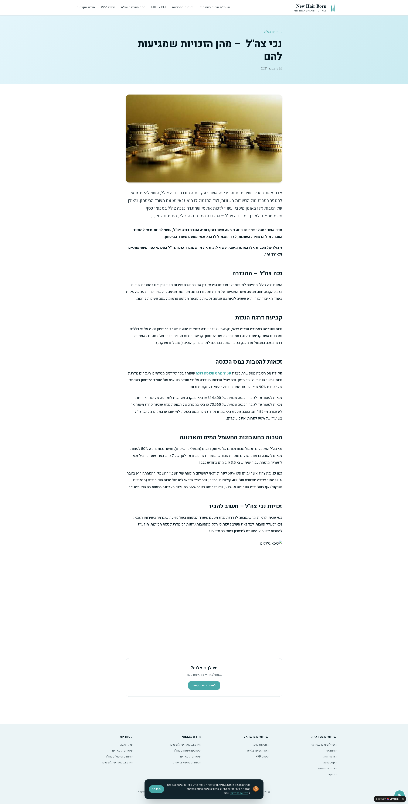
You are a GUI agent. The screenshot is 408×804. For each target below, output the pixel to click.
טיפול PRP (108, 7)
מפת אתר (143, 792)
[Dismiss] (402, 798)
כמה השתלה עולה (133, 7)
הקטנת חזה (330, 762)
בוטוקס (332, 774)
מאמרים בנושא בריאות (187, 762)
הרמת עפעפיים (327, 768)
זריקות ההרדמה (183, 7)
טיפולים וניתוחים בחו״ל (187, 750)
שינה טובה (126, 744)
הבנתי (156, 789)
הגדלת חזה (330, 756)
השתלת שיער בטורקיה (215, 7)
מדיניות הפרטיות (239, 793)
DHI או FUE (158, 7)
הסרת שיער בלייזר (257, 750)
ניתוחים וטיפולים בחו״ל (119, 756)
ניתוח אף (331, 750)
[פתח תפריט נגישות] (399, 795)
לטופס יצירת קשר (204, 685)
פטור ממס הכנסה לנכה (213, 373)
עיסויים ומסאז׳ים (190, 756)
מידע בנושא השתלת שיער (185, 744)
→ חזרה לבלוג (273, 32)
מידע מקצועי (86, 7)
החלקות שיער (260, 744)
